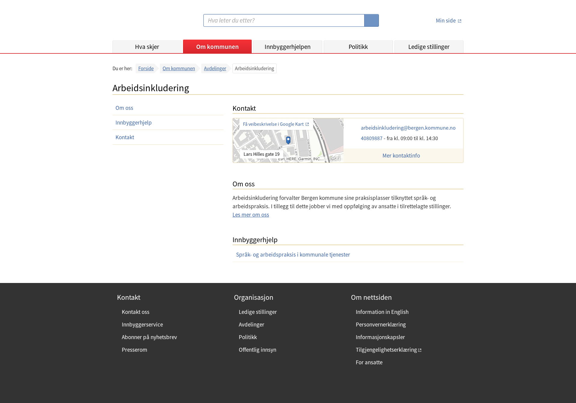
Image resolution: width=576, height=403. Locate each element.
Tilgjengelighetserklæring (386, 349)
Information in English (382, 311)
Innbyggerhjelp (134, 122)
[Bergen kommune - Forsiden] (137, 22)
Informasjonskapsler (380, 337)
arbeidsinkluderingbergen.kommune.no (408, 127)
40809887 (372, 138)
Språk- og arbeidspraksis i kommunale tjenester (293, 254)
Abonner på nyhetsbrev (149, 337)
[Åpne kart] (288, 140)
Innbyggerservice (142, 324)
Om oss (124, 107)
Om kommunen (217, 47)
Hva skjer (147, 47)
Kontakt (125, 137)
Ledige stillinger (428, 47)
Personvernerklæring (381, 324)
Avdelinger (215, 68)
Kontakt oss (135, 311)
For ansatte (369, 362)
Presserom (134, 349)
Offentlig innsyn (257, 349)
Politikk (358, 47)
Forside (146, 68)
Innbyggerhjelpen (287, 47)
